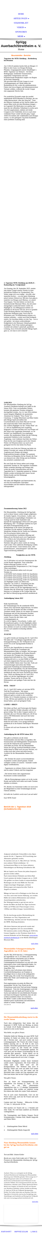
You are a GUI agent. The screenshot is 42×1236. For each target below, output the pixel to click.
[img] (21, 6)
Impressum (21, 1232)
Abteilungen (20, 18)
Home (21, 14)
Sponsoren (21, 32)
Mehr (20, 36)
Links (34, 1232)
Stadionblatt (21, 23)
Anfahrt (6, 1232)
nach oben (34, 943)
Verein (20, 27)
